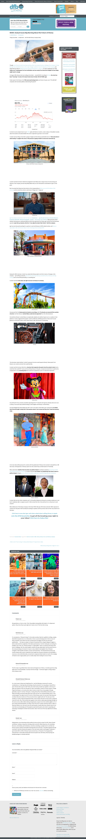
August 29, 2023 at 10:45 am (20, 620)
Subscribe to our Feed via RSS (62, 834)
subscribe (41, 790)
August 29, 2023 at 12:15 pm (20, 664)
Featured (16, 536)
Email (13, 773)
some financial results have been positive (22, 65)
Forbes (48, 75)
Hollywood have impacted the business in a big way (31, 68)
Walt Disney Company (67, 822)
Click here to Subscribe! (39, 518)
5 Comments (21, 35)
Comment (14, 752)
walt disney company (50, 536)
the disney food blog (14, 4)
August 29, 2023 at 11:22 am (20, 634)
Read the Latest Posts (15, 16)
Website (14, 779)
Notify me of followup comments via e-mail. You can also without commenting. (33, 790)
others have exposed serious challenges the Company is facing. (45, 65)
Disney (38, 536)
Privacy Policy (59, 811)
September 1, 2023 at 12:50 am (21, 719)
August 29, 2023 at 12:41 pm (20, 680)
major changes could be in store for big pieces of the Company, (41, 67)
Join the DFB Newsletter (20, 516)
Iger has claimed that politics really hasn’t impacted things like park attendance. (38, 473)
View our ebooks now (14, 817)
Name (13, 767)
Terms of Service (60, 812)
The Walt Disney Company (62, 826)
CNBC (28, 132)
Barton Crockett (30, 536)
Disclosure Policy (60, 809)
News (20, 536)
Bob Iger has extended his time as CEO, (18, 67)
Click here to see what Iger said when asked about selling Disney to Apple (34, 513)
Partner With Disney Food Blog (63, 814)
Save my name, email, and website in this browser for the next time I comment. (29, 787)
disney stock (43, 536)
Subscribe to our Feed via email (63, 836)
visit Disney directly (66, 827)
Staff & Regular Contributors (62, 807)
